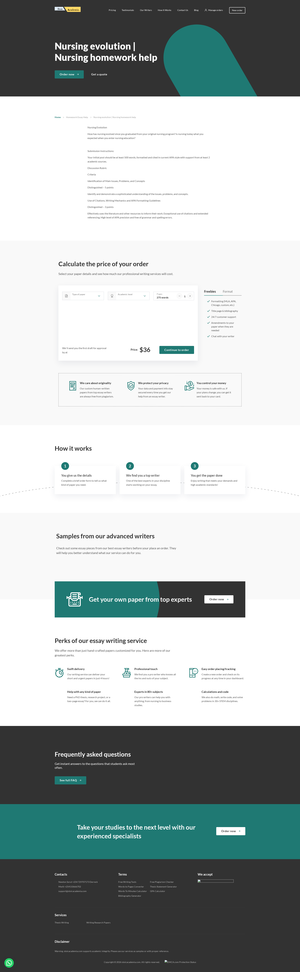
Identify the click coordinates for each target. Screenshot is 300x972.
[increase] (190, 296)
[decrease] (179, 296)
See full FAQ (68, 780)
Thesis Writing (62, 922)
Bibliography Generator (129, 895)
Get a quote (99, 74)
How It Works (164, 10)
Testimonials (128, 10)
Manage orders (215, 10)
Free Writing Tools (127, 882)
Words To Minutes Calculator (132, 891)
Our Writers (146, 10)
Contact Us (182, 10)
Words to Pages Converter (131, 886)
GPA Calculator (157, 891)
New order (237, 10)
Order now (67, 74)
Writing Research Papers (98, 922)
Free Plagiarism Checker (162, 882)
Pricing (112, 10)
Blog (196, 10)
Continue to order (176, 350)
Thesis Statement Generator (163, 886)
